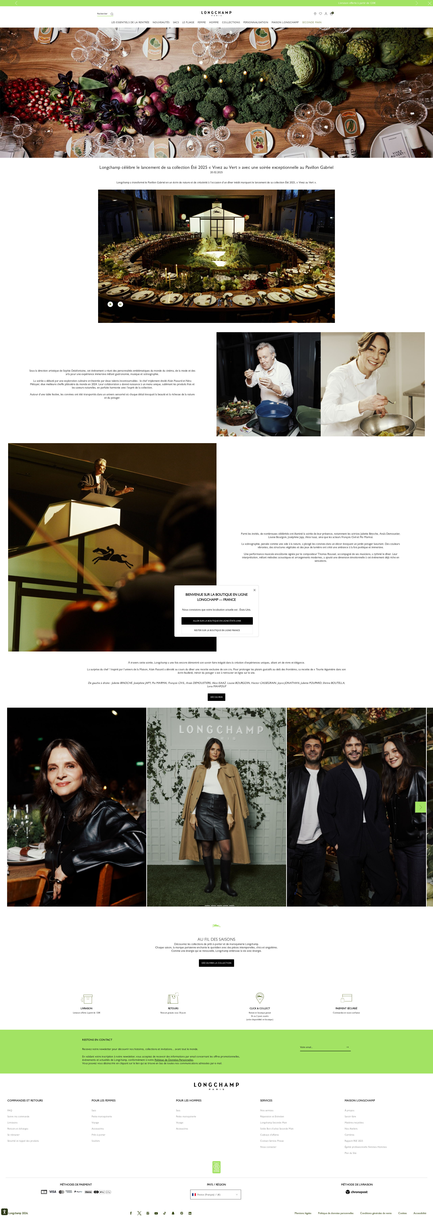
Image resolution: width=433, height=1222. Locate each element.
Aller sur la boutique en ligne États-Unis (217, 621)
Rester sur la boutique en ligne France (217, 630)
